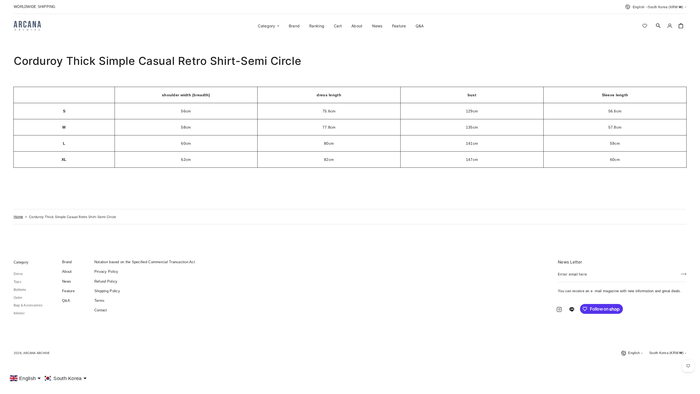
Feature (68, 291)
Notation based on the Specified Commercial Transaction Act (144, 262)
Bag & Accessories (28, 305)
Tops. (18, 282)
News (66, 281)
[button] (658, 26)
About (67, 272)
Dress (18, 274)
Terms (99, 301)
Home (18, 217)
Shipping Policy (107, 291)
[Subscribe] (683, 272)
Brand (67, 262)
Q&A (66, 301)
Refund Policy (105, 281)
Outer (18, 298)
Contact (100, 310)
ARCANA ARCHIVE (36, 353)
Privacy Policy (106, 272)
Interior (19, 313)
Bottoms (20, 290)
